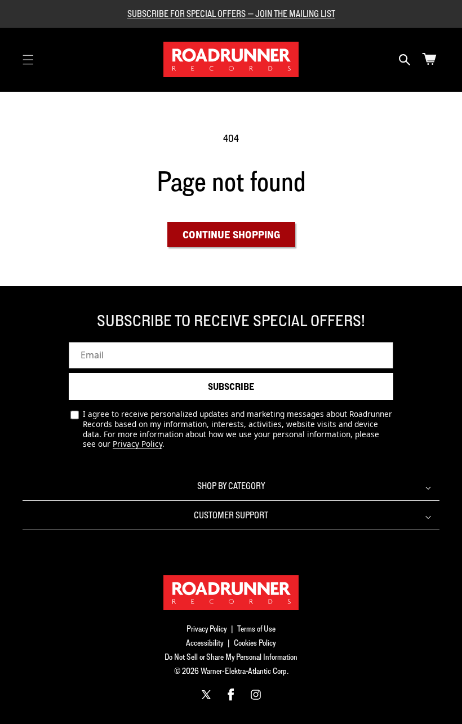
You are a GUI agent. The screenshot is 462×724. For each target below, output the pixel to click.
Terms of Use (256, 628)
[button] (28, 59)
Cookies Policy (255, 642)
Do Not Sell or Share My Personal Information (231, 656)
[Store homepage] (231, 592)
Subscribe (231, 386)
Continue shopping (231, 234)
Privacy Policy (137, 443)
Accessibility (205, 642)
